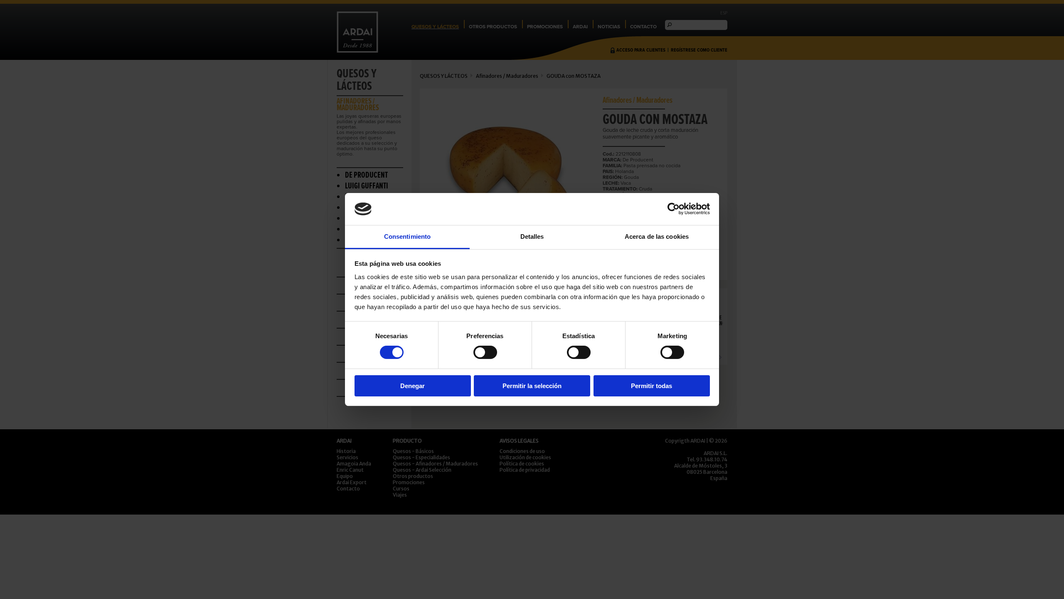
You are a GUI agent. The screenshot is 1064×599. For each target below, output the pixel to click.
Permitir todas (651, 385)
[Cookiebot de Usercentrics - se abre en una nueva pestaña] (673, 209)
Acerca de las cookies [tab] (657, 236)
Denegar (412, 385)
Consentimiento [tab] (407, 236)
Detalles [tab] (532, 236)
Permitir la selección (532, 385)
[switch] (485, 352)
